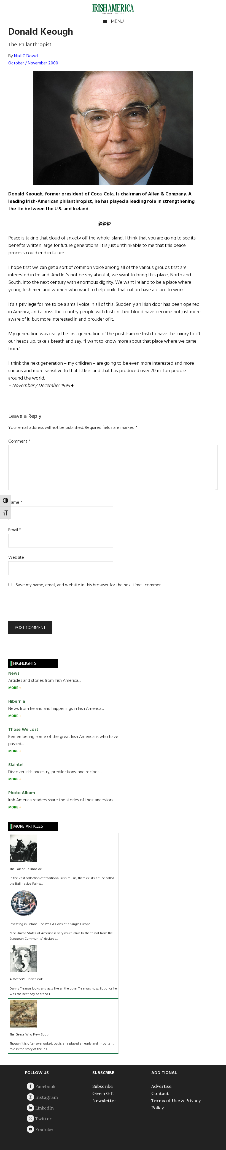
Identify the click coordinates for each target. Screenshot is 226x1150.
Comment (19, 441)
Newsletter (104, 1100)
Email (14, 530)
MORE (13, 688)
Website (16, 557)
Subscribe (102, 1086)
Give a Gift (103, 1093)
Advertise (161, 1086)
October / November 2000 (33, 63)
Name (15, 502)
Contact (160, 1093)
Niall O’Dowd (26, 56)
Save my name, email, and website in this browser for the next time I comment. (90, 585)
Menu (117, 21)
